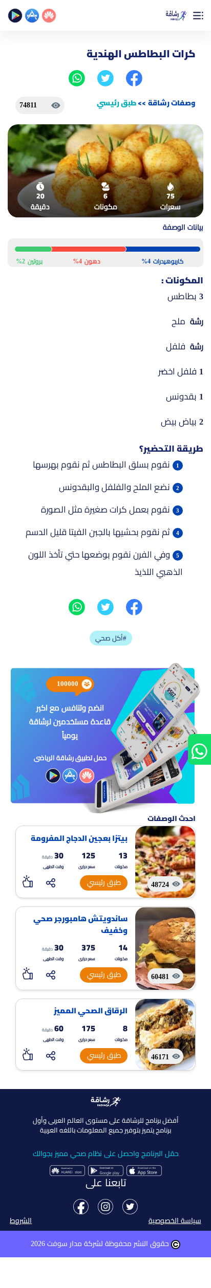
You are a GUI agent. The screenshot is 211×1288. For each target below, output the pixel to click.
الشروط (21, 1221)
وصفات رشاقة (172, 102)
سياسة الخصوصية (175, 1221)
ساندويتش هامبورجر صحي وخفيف (80, 924)
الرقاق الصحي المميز (91, 1011)
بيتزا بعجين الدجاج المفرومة (79, 839)
